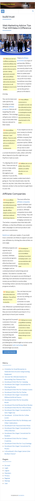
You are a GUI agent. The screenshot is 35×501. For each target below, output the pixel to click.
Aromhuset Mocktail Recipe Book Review (18, 405)
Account (7, 465)
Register (7, 478)
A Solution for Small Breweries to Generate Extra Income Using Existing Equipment (17, 371)
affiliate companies (23, 202)
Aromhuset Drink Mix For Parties (15, 392)
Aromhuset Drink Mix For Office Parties (17, 407)
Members (7, 473)
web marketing (18, 345)
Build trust (6, 235)
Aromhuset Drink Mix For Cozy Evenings (18, 443)
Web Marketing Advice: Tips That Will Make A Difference (17, 26)
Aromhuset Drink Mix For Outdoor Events (18, 389)
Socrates (21, 495)
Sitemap (7, 481)
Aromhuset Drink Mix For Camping (16, 382)
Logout (6, 470)
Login (6, 468)
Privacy (7, 475)
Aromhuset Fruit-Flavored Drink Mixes (17, 425)
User (6, 483)
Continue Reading (10, 352)
